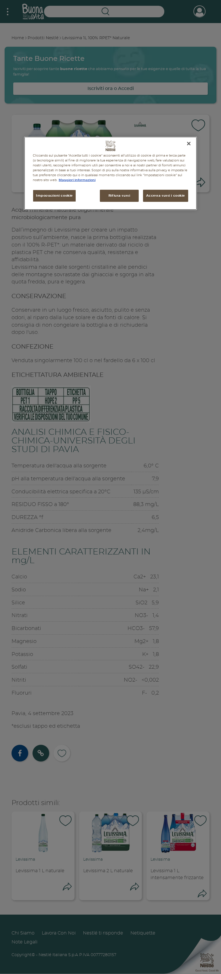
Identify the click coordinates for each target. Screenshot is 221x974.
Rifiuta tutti (119, 195)
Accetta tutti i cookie (165, 195)
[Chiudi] (188, 143)
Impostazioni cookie (54, 195)
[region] (110, 173)
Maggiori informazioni (77, 180)
